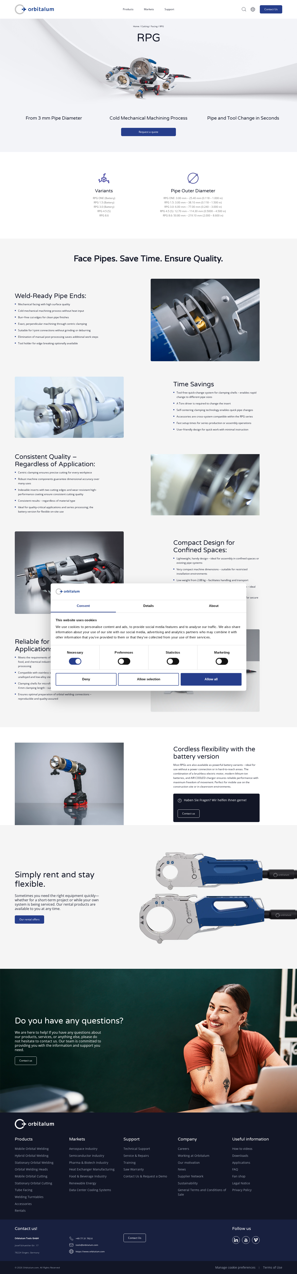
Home (136, 26)
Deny (86, 679)
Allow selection (148, 679)
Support (169, 9)
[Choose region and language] (253, 9)
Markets (149, 9)
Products (128, 9)
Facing (154, 26)
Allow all (211, 679)
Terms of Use (272, 1267)
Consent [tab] (83, 606)
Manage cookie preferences (235, 1267)
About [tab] (214, 606)
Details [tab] (148, 606)
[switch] (124, 661)
